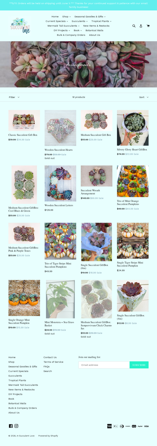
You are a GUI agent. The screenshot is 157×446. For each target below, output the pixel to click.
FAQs (47, 366)
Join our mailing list (89, 357)
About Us (94, 34)
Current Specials (57, 21)
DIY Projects (62, 30)
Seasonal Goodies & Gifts (91, 16)
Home (55, 16)
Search (48, 371)
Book (78, 30)
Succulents (80, 21)
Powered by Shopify (48, 436)
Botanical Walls (94, 30)
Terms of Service (53, 361)
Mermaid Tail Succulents (64, 25)
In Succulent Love (25, 436)
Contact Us (50, 357)
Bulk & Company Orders (71, 34)
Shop (67, 16)
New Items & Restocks (96, 25)
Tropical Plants (102, 21)
